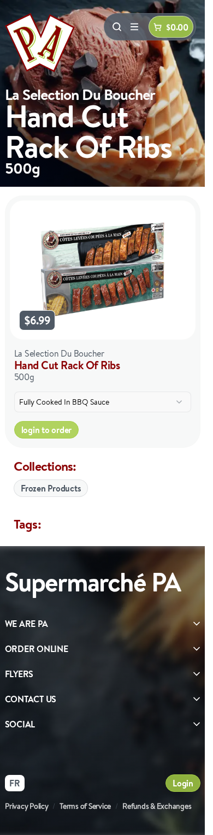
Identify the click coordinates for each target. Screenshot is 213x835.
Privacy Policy (27, 806)
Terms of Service (85, 806)
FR (14, 783)
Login (183, 783)
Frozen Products (51, 488)
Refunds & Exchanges (156, 806)
